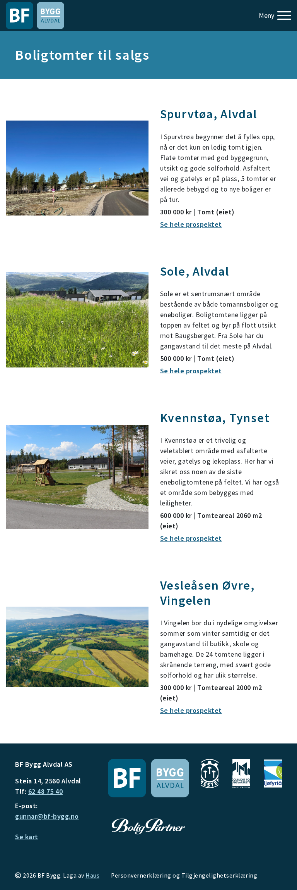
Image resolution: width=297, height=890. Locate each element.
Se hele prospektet (191, 710)
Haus (92, 875)
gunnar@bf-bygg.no (47, 816)
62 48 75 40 (45, 791)
